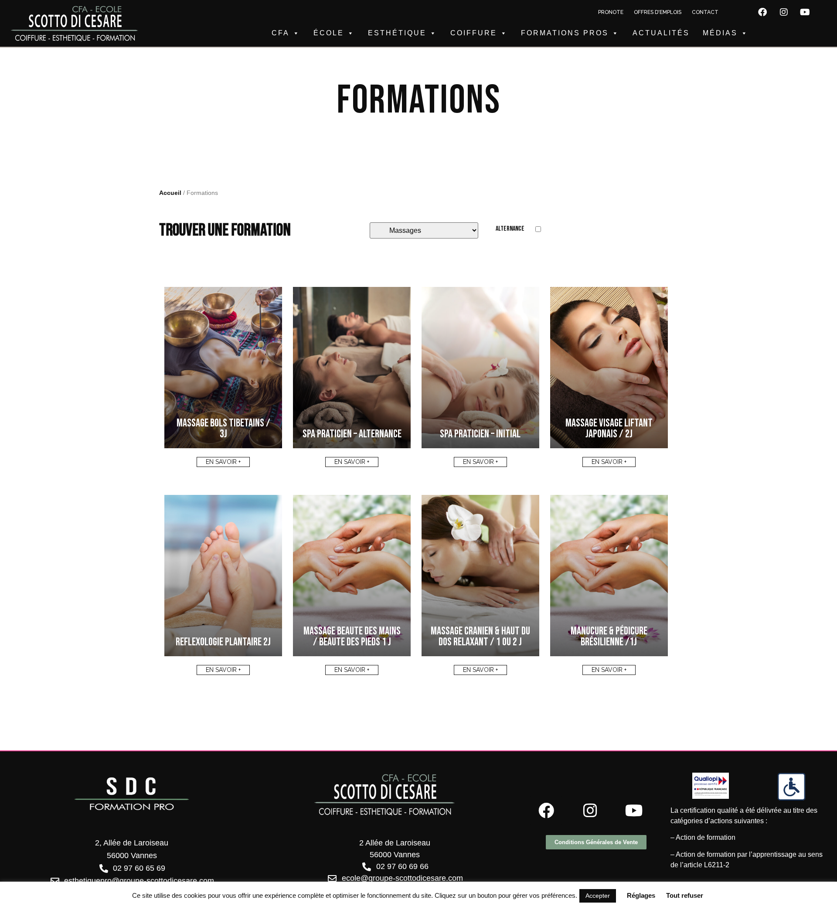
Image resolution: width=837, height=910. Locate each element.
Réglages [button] (641, 895)
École (328, 33)
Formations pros (565, 33)
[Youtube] (805, 12)
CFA (280, 33)
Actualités (661, 33)
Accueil (170, 193)
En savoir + (223, 461)
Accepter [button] (597, 895)
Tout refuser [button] (684, 895)
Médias (720, 33)
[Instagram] (783, 12)
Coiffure (473, 33)
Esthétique (397, 33)
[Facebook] (762, 12)
